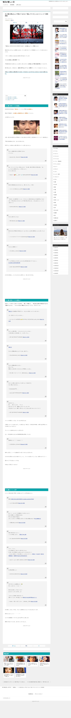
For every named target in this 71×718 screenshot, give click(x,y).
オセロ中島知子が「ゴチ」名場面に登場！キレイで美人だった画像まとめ (8, 675)
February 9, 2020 (23, 444)
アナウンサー (56, 156)
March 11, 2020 (26, 337)
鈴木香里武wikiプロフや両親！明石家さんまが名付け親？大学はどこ (20, 675)
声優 (55, 189)
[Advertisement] (26, 86)
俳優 (55, 181)
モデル (55, 179)
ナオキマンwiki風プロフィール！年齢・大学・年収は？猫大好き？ (32, 664)
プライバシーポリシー (39, 693)
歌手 (55, 207)
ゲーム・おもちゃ (57, 163)
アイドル (55, 151)
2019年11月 (56, 268)
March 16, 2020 (31, 236)
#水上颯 (16, 499)
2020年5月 (56, 252)
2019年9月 (56, 273)
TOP (7, 687)
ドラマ (55, 171)
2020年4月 (56, 255)
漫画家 (55, 212)
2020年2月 (56, 260)
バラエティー (7, 20)
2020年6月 (56, 250)
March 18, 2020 (24, 157)
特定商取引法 (30, 693)
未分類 (55, 205)
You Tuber (56, 148)
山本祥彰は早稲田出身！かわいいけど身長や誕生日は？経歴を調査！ (20, 664)
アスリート (56, 153)
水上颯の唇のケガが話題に (12, 97)
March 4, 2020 (26, 412)
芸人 (55, 215)
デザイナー (56, 169)
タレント (55, 166)
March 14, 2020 (24, 266)
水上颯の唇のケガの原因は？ (12, 98)
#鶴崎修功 (11, 555)
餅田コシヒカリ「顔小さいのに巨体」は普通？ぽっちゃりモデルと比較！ (8, 664)
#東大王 (10, 311)
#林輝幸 (15, 555)
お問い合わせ (18, 4)
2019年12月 (56, 265)
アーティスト (56, 158)
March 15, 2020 (23, 250)
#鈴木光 (42, 554)
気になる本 (56, 210)
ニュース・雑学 (57, 174)
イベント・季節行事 (57, 161)
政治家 (55, 194)
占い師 (55, 184)
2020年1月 (56, 263)
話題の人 (12, 20)
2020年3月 (56, 257)
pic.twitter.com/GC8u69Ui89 (14, 262)
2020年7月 (56, 247)
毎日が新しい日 (9, 2)
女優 (55, 192)
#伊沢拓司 (20, 499)
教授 (55, 197)
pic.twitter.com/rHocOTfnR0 (28, 499)
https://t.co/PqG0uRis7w (22, 555)
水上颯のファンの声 (10, 99)
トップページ (5, 4)
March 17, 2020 (26, 188)
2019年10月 (56, 270)
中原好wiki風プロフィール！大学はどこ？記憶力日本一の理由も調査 (44, 664)
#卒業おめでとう (33, 597)
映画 (55, 202)
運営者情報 (12, 4)
